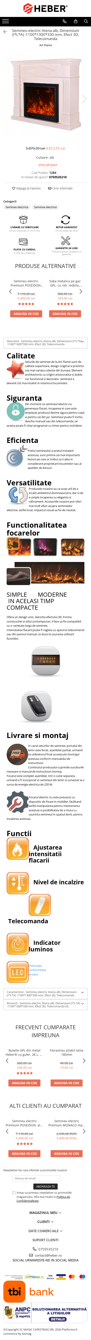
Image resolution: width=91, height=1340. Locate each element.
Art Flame (45, 45)
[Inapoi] (3, 32)
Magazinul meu (43, 1212)
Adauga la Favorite (28, 188)
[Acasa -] (45, 8)
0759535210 (48, 1249)
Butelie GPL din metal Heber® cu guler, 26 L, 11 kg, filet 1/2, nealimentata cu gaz (24, 1052)
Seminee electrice (17, 207)
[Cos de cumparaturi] (75, 21)
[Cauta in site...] (86, 21)
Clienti (44, 1221)
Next (84, 99)
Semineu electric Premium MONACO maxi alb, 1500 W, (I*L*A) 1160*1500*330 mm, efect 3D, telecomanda (66, 1123)
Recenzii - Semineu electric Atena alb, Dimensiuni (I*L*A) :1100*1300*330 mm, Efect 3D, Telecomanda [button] (43, 1004)
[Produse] (6, 22)
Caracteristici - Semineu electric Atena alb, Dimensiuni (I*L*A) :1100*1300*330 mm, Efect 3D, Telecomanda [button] (41, 993)
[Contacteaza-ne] (65, 21)
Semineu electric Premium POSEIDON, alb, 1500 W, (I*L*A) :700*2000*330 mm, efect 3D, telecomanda (26, 283)
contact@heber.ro (48, 1255)
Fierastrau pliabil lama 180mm (66, 1052)
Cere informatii (61, 188)
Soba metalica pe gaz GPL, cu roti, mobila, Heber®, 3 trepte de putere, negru (65, 283)
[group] (45, 95)
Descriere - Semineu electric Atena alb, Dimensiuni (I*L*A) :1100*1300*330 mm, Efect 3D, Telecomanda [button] (44, 342)
